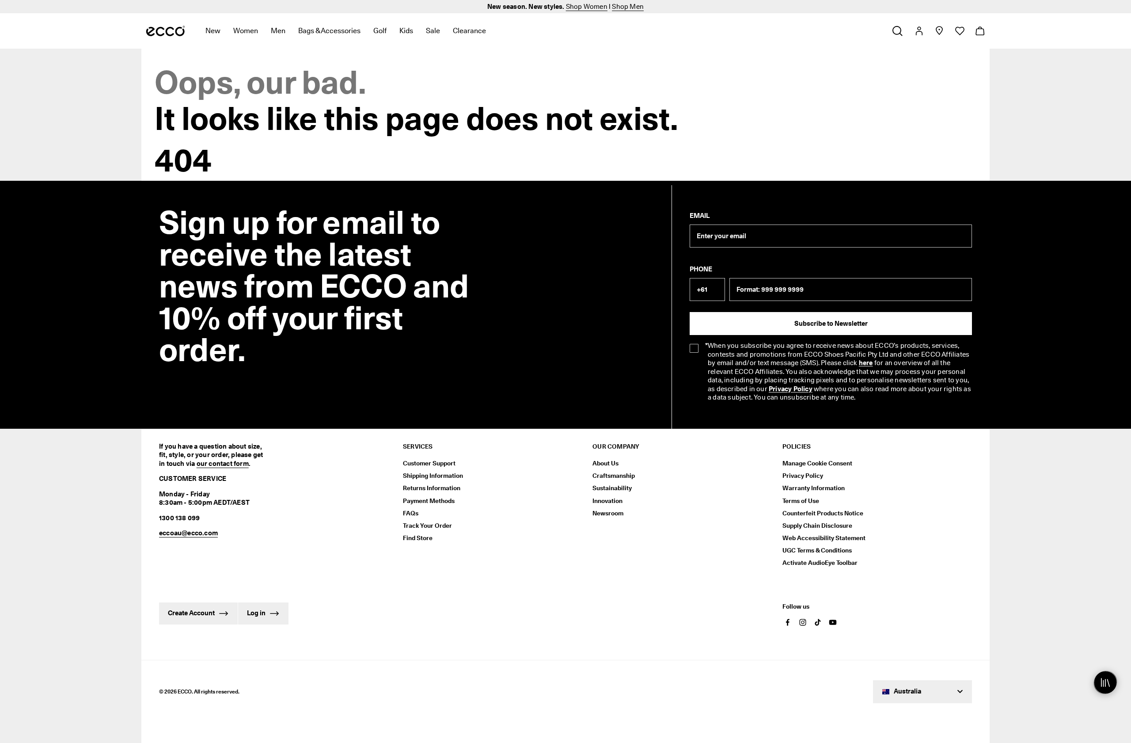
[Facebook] (787, 622)
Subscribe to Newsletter (831, 324)
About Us (605, 463)
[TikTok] (817, 622)
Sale (433, 31)
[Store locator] (939, 30)
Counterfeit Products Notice (822, 513)
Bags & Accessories (329, 31)
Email (700, 216)
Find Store (418, 537)
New (212, 31)
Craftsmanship (613, 475)
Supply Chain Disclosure (817, 525)
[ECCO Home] (165, 31)
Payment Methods (429, 500)
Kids (406, 31)
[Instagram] (802, 622)
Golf (380, 31)
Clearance (469, 31)
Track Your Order (427, 525)
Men (278, 31)
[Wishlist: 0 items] (959, 30)
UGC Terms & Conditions (817, 550)
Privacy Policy (790, 389)
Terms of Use (800, 500)
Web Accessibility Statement (823, 537)
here (866, 363)
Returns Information (431, 488)
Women (245, 31)
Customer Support (429, 463)
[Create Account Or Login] (919, 30)
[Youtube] (832, 622)
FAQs (410, 513)
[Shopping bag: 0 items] (980, 30)
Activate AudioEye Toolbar (820, 562)
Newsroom (607, 513)
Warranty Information (813, 488)
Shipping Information (433, 475)
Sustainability (612, 488)
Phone (701, 269)
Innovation (607, 500)
